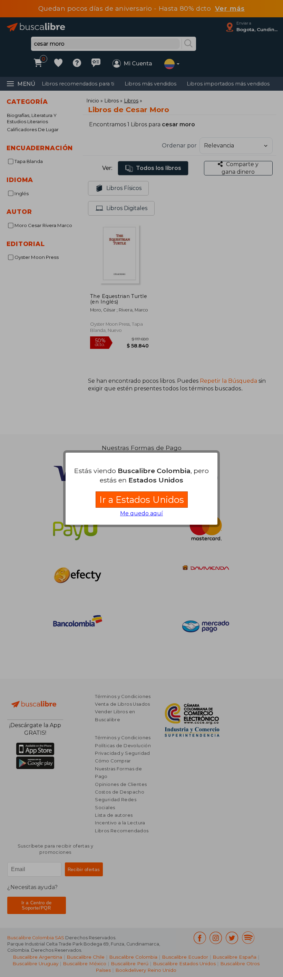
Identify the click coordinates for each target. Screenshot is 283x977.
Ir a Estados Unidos (141, 499)
